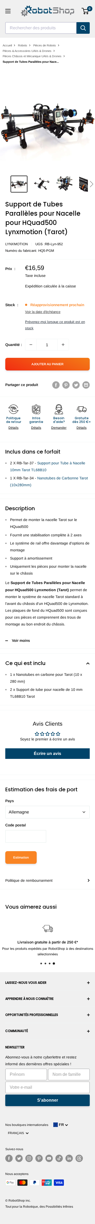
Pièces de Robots (44, 45)
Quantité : (13, 345)
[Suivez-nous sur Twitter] (19, 1158)
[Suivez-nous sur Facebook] (9, 1158)
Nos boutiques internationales (26, 1125)
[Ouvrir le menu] (8, 11)
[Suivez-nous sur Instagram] (29, 1158)
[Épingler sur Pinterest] (66, 384)
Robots (22, 45)
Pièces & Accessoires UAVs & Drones (27, 50)
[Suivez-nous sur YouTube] (49, 1158)
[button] (91, 184)
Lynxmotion (16, 244)
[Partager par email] (86, 384)
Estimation (21, 857)
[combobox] (41, 28)
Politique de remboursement (29, 880)
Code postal (15, 825)
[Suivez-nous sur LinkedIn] (69, 1158)
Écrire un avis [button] (47, 753)
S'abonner (47, 1100)
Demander (58, 428)
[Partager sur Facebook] (56, 384)
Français (17, 1133)
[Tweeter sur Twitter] (76, 384)
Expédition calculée (41, 286)
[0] (85, 11)
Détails (13, 428)
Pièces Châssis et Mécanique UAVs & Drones (32, 56)
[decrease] (30, 344)
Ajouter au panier (47, 364)
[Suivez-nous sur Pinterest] (39, 1158)
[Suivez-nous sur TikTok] (59, 1158)
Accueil (7, 45)
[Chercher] (83, 28)
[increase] (63, 344)
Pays (9, 801)
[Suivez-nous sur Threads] (79, 1158)
